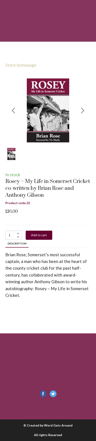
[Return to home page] (48, 375)
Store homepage (20, 65)
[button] (18, 233)
